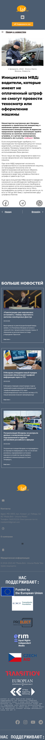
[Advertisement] (22, 245)
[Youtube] (33, 722)
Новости (26, 71)
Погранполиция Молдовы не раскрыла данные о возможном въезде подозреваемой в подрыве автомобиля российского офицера (21, 436)
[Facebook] (17, 722)
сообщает (28, 138)
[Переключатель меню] (22, 544)
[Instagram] (25, 722)
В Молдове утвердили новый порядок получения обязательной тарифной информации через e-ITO (20, 375)
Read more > (7, 339)
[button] (22, 17)
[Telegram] (40, 722)
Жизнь (18, 71)
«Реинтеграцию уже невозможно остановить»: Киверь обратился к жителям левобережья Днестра (18, 314)
